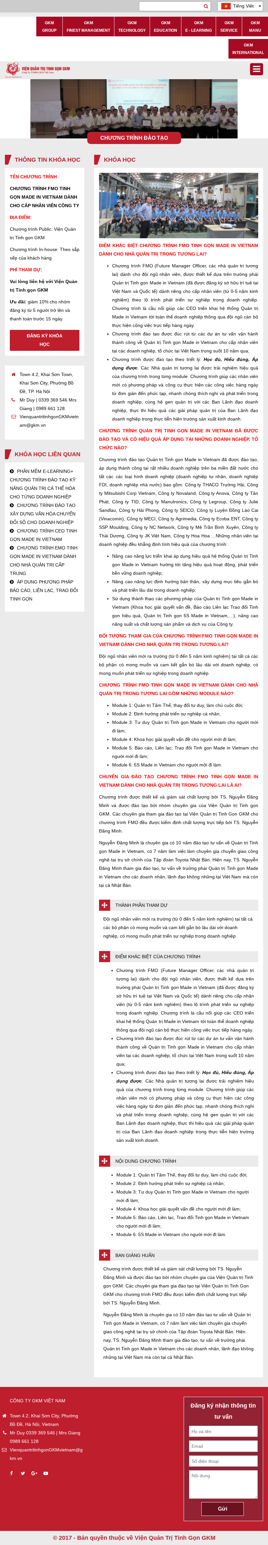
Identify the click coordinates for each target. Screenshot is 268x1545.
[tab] (178, 905)
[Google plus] (34, 1473)
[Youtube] (46, 1473)
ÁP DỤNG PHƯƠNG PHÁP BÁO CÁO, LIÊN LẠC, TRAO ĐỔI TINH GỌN (44, 590)
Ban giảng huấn (135, 1255)
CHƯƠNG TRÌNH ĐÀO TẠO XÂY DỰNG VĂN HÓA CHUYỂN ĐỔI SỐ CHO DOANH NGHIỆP (42, 514)
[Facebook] (11, 1473)
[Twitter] (23, 1473)
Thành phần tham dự (141, 905)
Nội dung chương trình (145, 1161)
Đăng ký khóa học (44, 340)
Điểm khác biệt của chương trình (157, 956)
